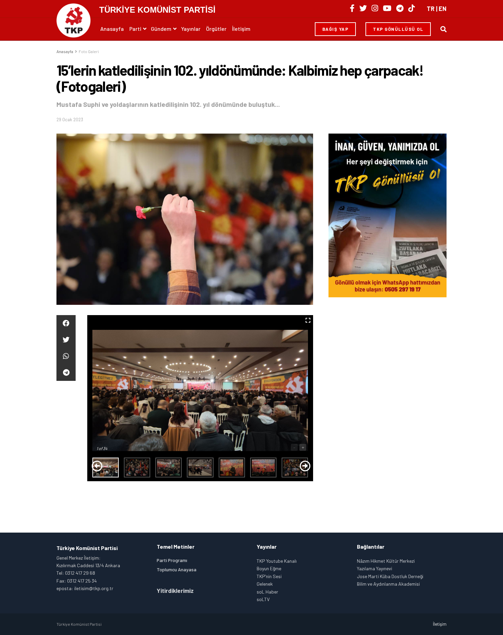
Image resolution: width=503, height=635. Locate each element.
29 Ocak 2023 (69, 119)
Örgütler (216, 28)
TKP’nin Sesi (269, 576)
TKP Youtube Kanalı (277, 561)
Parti (135, 28)
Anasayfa (112, 28)
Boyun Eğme (269, 568)
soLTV (263, 599)
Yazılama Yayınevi (374, 568)
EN (443, 8)
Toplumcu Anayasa (176, 569)
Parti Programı (172, 560)
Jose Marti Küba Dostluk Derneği (390, 576)
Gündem (161, 28)
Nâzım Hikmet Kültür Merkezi (386, 561)
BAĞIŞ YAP (335, 29)
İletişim (241, 28)
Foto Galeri (89, 51)
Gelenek (265, 584)
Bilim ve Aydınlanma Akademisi (388, 584)
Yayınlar (191, 28)
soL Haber (267, 592)
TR (431, 8)
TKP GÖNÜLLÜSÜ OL (398, 29)
